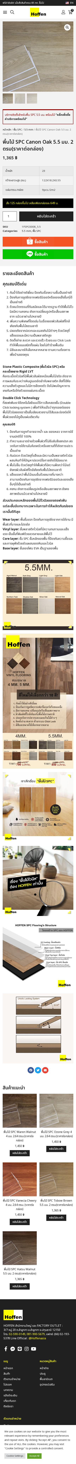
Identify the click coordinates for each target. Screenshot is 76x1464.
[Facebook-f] (6, 1348)
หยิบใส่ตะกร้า (46, 216)
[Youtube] (33, 1348)
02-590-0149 (17, 1334)
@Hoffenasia (37, 1338)
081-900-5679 (36, 1334)
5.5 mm (28, 130)
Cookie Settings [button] (15, 1456)
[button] (5, 12)
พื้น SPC (17, 130)
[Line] (19, 1348)
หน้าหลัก (7, 130)
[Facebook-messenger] (12, 1348)
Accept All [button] (34, 1456)
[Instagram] (26, 1348)
